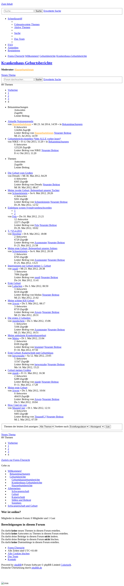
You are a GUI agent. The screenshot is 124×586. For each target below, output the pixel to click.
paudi (15, 268)
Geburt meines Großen (19, 370)
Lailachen (17, 286)
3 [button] (8, 98)
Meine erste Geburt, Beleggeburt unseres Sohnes (32, 248)
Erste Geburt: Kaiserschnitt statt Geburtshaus (30, 352)
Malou (15, 338)
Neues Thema (8, 75)
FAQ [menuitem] (10, 44)
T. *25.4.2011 (15, 231)
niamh (15, 373)
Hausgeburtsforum (24, 69)
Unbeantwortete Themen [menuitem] (27, 24)
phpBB (18, 564)
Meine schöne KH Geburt (21, 300)
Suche (39, 11)
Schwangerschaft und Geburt (22, 505)
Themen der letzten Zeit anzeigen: (21, 426)
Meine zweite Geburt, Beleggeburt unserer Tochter (33, 190)
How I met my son (17, 405)
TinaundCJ (40, 416)
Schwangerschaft (20, 491)
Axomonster (40, 242)
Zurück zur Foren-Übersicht (15, 460)
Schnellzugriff (15, 18)
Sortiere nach (62, 426)
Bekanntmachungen (72, 124)
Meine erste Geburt (17, 387)
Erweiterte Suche (52, 11)
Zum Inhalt (7, 4)
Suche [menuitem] (17, 33)
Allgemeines (14, 488)
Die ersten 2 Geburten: (19, 318)
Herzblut (16, 233)
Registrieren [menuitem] (14, 50)
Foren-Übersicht (16, 56)
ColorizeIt (66, 564)
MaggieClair (18, 408)
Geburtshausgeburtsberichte (26, 479)
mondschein (18, 321)
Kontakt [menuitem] (12, 559)
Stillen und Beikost (21, 500)
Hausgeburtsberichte (22, 485)
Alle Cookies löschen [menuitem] (19, 553)
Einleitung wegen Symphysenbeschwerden (30, 207)
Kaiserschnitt (18, 497)
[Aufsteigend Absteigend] (97, 426)
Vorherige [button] (13, 90)
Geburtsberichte (48, 56)
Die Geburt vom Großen (20, 173)
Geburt (15, 494)
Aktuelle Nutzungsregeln (20, 121)
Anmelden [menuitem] (13, 47)
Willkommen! (32, 56)
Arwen (15, 303)
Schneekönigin (19, 193)
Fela (14, 216)
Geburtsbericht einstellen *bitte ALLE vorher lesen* (34, 138)
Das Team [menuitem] (19, 39)
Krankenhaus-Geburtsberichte (71, 56)
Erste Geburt (14, 283)
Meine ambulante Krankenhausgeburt (27, 335)
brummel (39, 347)
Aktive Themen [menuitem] (22, 27)
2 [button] (8, 95)
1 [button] (8, 93)
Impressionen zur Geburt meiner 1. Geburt (29, 265)
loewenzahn (18, 355)
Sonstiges (16, 503)
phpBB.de (36, 567)
